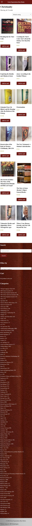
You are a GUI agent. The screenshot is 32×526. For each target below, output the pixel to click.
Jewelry (2, 420)
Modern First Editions (5, 444)
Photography (3, 465)
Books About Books (4, 332)
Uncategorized (3, 503)
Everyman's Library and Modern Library (9, 376)
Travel (1, 497)
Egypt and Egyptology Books (6, 370)
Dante (1, 354)
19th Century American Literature (8, 294)
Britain (2, 336)
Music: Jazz (3, 448)
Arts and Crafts (3, 326)
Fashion (2, 380)
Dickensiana (3, 364)
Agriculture (3, 300)
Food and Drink (3, 388)
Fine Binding (3, 384)
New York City (3, 457)
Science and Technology (5, 491)
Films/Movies (3, 382)
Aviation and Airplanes (5, 330)
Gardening (2, 392)
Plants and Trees (4, 467)
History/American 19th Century (7, 404)
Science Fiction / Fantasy (6, 495)
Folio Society (3, 386)
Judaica (2, 424)
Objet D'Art (3, 460)
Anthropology (3, 310)
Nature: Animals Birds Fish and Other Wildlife (11, 452)
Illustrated (2, 412)
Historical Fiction (4, 400)
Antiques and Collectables (6, 316)
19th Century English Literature (7, 296)
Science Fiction (4, 493)
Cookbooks (2, 352)
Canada (2, 340)
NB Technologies (14, 524)
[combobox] (16, 268)
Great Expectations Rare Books (16, 2)
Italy (1, 416)
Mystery (2, 450)
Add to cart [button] (5, 46)
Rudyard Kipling (4, 485)
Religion (2, 481)
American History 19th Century (7, 302)
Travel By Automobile (5, 499)
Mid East (2, 436)
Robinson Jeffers (4, 483)
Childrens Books (4, 346)
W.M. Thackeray (4, 505)
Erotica (2, 372)
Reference (2, 479)
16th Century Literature (5, 291)
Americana (2, 306)
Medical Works (3, 434)
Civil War (2, 348)
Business (2, 338)
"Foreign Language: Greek (6, 288)
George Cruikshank (4, 394)
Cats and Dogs (3, 342)
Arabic (1, 318)
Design (2, 358)
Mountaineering (4, 446)
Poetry (1, 471)
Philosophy (2, 464)
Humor (1, 408)
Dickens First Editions (5, 362)
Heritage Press (3, 398)
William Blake (3, 513)
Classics (2, 350)
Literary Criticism (4, 428)
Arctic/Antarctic (4, 322)
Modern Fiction (3, 442)
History (2, 402)
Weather (2, 509)
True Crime (3, 501)
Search (4, 256)
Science (2, 489)
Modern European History (6, 440)
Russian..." (2, 487)
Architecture (3, 320)
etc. (1, 374)
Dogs (1, 366)
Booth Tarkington (4, 334)
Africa (1, 298)
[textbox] (16, 269)
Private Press (3, 475)
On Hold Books (3, 461)
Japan (1, 418)
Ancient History (4, 308)
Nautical (2, 454)
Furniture (2, 390)
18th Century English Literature (7, 292)
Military (2, 438)
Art (1, 324)
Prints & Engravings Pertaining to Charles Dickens (11, 473)
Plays (1, 469)
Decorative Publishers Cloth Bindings (8, 356)
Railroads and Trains (5, 477)
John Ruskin (3, 422)
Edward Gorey (3, 368)
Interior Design (3, 414)
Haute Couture (3, 396)
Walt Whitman (3, 507)
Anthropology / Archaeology (6, 312)
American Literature (5, 304)
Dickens (2, 360)
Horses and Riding (4, 406)
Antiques (2, 314)
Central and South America (6, 344)
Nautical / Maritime (5, 456)
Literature (2, 430)
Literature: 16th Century (5, 432)
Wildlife (2, 511)
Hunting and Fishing (5, 410)
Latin (1, 426)
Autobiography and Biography (7, 328)
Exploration (3, 378)
